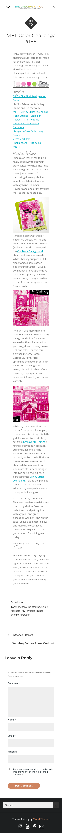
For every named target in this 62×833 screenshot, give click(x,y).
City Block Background (30, 251)
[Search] (56, 805)
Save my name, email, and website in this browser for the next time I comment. (33, 771)
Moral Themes (41, 819)
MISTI (16, 146)
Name (12, 719)
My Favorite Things (34, 442)
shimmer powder (20, 614)
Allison (19, 602)
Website (12, 751)
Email (12, 735)
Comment (14, 683)
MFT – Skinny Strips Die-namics (30, 111)
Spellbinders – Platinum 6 (27, 142)
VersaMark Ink (21, 139)
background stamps (28, 607)
